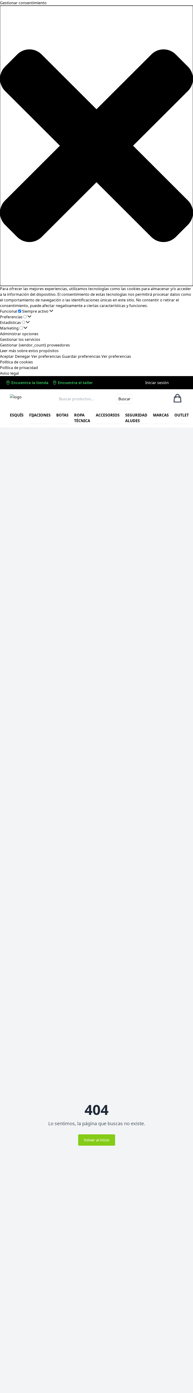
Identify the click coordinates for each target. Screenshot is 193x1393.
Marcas (161, 415)
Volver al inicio (96, 1140)
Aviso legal (9, 373)
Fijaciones (40, 415)
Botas (62, 415)
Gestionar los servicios (20, 339)
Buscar (124, 398)
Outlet (181, 415)
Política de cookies (16, 362)
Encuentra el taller (75, 382)
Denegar (22, 356)
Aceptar (7, 356)
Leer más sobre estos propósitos (29, 350)
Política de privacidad (19, 367)
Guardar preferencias (81, 356)
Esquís (17, 415)
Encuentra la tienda (29, 382)
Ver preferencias (46, 356)
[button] (96, 146)
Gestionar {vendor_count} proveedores (35, 345)
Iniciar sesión (157, 382)
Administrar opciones (19, 333)
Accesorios (108, 415)
